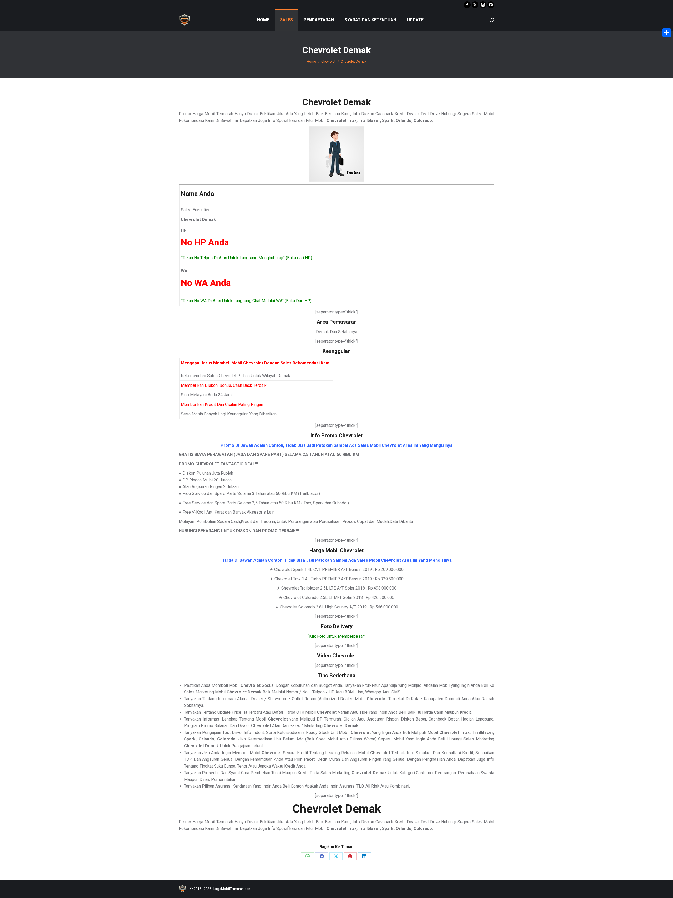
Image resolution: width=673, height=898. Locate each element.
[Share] (666, 32)
